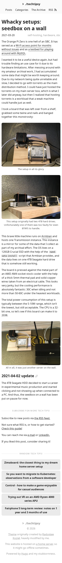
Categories (21, 10)
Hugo (24, 553)
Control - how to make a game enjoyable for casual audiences (31, 487)
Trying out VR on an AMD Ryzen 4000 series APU (31, 499)
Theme (12, 534)
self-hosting (35, 35)
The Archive (38, 10)
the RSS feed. (42, 418)
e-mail (31, 435)
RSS (51, 10)
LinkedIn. (44, 435)
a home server (44, 544)
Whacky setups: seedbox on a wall (24, 25)
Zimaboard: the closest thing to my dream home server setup (31, 464)
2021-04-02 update (18, 375)
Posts (8, 10)
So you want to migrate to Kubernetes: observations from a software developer (31, 476)
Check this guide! (12, 428)
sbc (58, 35)
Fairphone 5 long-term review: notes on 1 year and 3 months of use (31, 510)
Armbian (46, 236)
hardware (49, 35)
